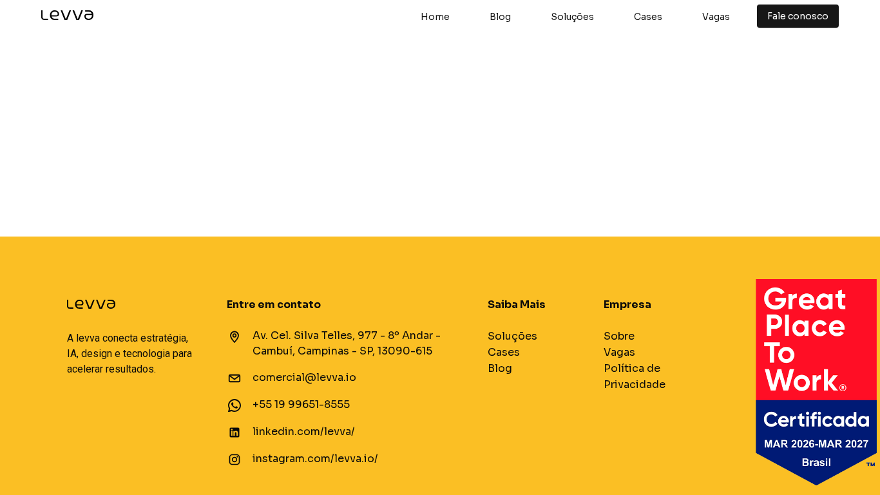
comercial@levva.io (304, 377)
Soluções (573, 17)
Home (435, 17)
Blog (500, 17)
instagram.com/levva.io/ (315, 458)
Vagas (716, 17)
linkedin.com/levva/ (304, 431)
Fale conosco (797, 16)
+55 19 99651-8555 (301, 404)
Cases (648, 17)
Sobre (619, 336)
